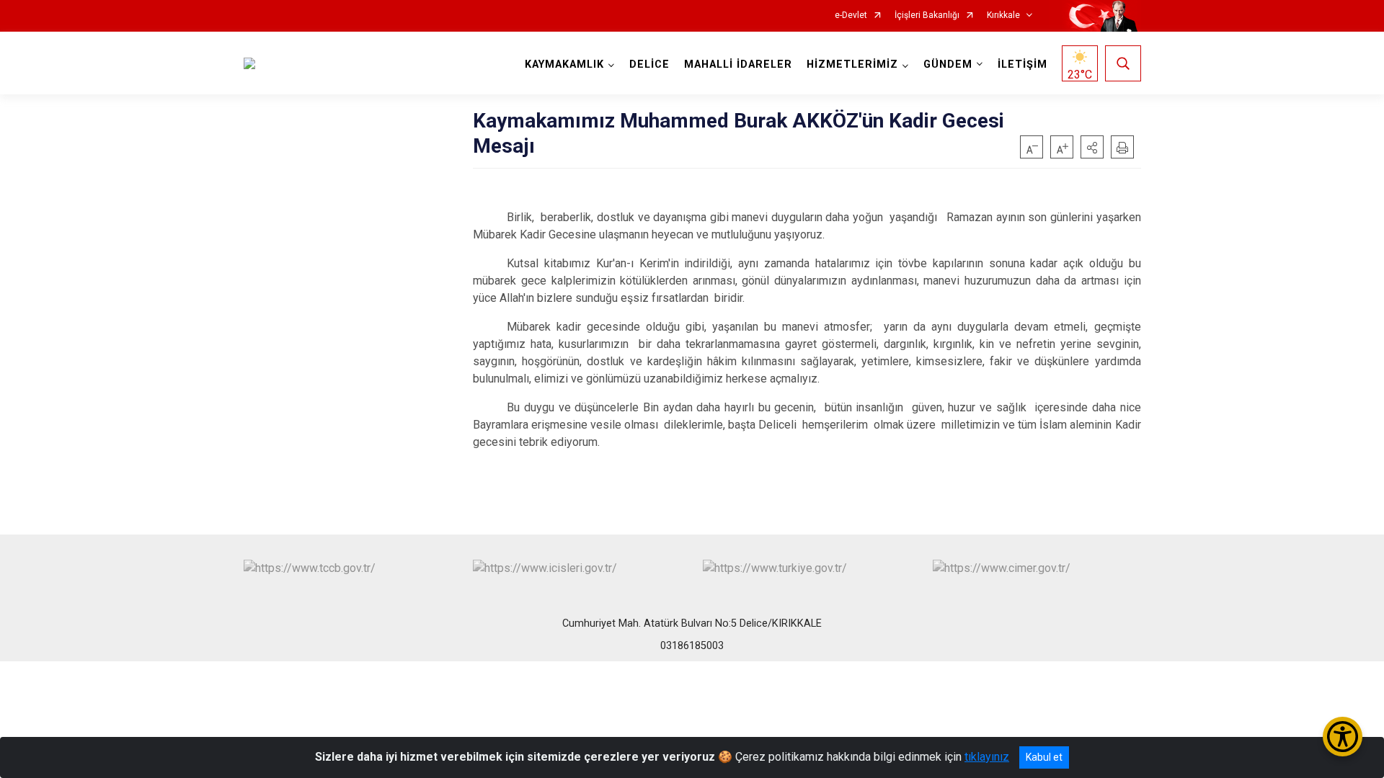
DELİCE (649, 64)
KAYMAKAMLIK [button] (564, 64)
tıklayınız (986, 757)
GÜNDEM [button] (947, 64)
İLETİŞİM (1022, 64)
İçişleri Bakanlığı (927, 15)
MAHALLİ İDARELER (738, 64)
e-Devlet (851, 15)
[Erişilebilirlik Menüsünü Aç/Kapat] (1342, 736)
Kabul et (1044, 757)
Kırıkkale (1003, 15)
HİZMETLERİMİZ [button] (852, 64)
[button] (1092, 146)
